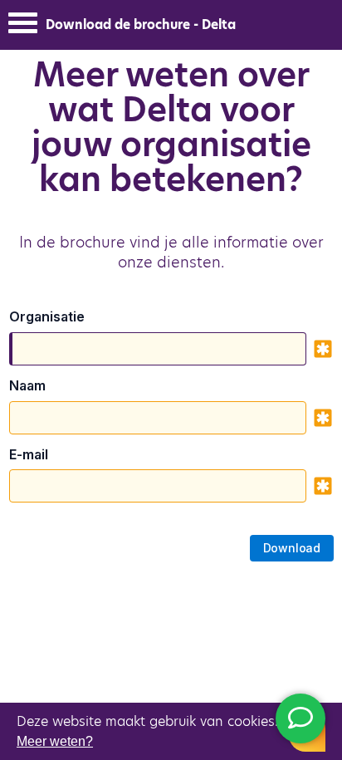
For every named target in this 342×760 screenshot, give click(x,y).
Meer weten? (55, 741)
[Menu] (22, 27)
